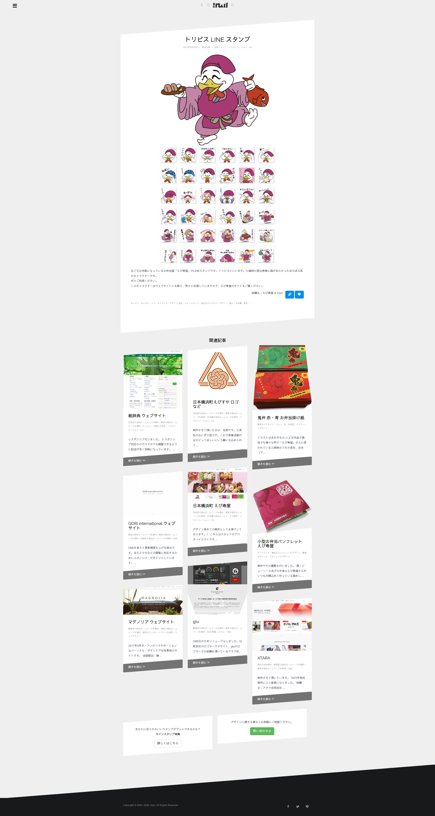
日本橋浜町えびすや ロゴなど (216, 404)
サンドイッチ (263, 553)
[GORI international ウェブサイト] (153, 493)
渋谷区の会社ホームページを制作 (156, 539)
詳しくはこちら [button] (168, 743)
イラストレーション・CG (240, 47)
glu (196, 621)
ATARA (263, 657)
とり (153, 303)
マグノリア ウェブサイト (151, 622)
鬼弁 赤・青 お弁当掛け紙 (280, 417)
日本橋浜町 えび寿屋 (212, 505)
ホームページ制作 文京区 (154, 426)
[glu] (217, 587)
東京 (246, 303)
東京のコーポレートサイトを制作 (158, 632)
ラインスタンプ (192, 303)
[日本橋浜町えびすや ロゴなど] (217, 370)
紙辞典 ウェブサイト (147, 415)
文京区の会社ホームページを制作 (143, 422)
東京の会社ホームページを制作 (271, 669)
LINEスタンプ (220, 47)
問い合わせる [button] (262, 731)
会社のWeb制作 (264, 665)
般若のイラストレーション (269, 424)
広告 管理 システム (216, 632)
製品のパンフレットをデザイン (286, 553)
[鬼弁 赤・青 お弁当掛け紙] (282, 376)
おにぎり (145, 303)
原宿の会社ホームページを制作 (142, 535)
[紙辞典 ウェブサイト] (153, 380)
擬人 (231, 303)
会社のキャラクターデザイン (214, 303)
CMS (175, 539)
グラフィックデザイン (280, 557)
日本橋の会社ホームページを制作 (222, 417)
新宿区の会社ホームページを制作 (208, 628)
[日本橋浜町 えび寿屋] (217, 483)
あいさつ (135, 303)
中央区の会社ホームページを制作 (208, 413)
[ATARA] (282, 624)
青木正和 (206, 47)
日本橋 (239, 303)
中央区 (291, 424)
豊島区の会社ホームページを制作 (143, 629)
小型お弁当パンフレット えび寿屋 (279, 543)
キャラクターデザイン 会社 (169, 303)
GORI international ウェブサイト (152, 525)
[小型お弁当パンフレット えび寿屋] (282, 504)
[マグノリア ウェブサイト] (153, 600)
